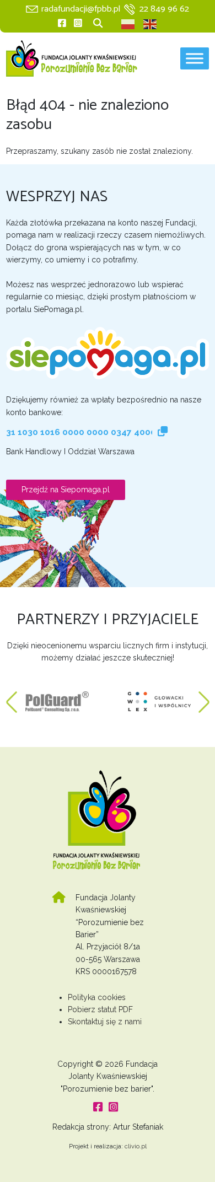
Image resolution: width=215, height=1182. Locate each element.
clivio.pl (136, 1146)
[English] (150, 24)
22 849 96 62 (164, 9)
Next (203, 696)
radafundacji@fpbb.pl (80, 9)
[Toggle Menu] (194, 58)
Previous (11, 696)
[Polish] (128, 24)
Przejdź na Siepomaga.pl (66, 489)
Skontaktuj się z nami (105, 1021)
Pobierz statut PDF (100, 1009)
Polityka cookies (97, 997)
